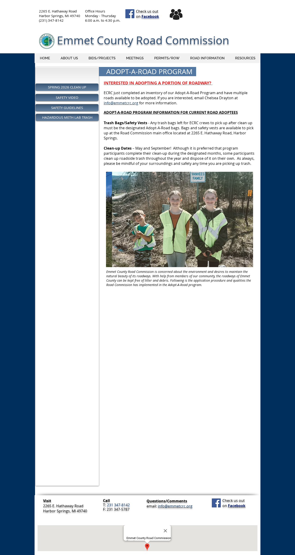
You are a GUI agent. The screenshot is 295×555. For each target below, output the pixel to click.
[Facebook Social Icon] (129, 13)
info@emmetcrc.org (121, 103)
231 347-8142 (118, 504)
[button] (207, 58)
